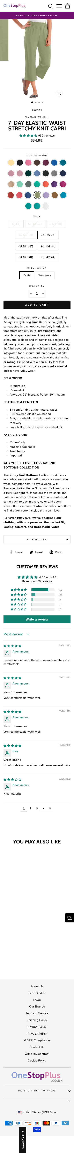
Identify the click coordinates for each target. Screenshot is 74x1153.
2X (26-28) (48, 234)
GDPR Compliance (37, 1040)
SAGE (37, 195)
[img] (12, 646)
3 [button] (37, 808)
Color (37, 155)
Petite (27, 275)
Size (36, 216)
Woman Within (37, 117)
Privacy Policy (37, 1033)
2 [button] (30, 808)
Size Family (37, 268)
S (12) (16, 223)
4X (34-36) (48, 246)
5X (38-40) (25, 257)
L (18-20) (56, 223)
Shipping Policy (37, 1020)
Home (36, 109)
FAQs (37, 999)
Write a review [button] (37, 619)
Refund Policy (37, 1026)
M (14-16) (35, 223)
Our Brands (37, 1006)
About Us (37, 986)
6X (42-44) (48, 257)
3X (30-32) (25, 246)
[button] (28, 135)
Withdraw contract (37, 1053)
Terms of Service (36, 1013)
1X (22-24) (25, 234)
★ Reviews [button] (23, 1140)
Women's (44, 275)
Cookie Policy (37, 1060)
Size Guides (37, 539)
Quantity (37, 286)
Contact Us (36, 1047)
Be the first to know (37, 1091)
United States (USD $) (38, 1112)
